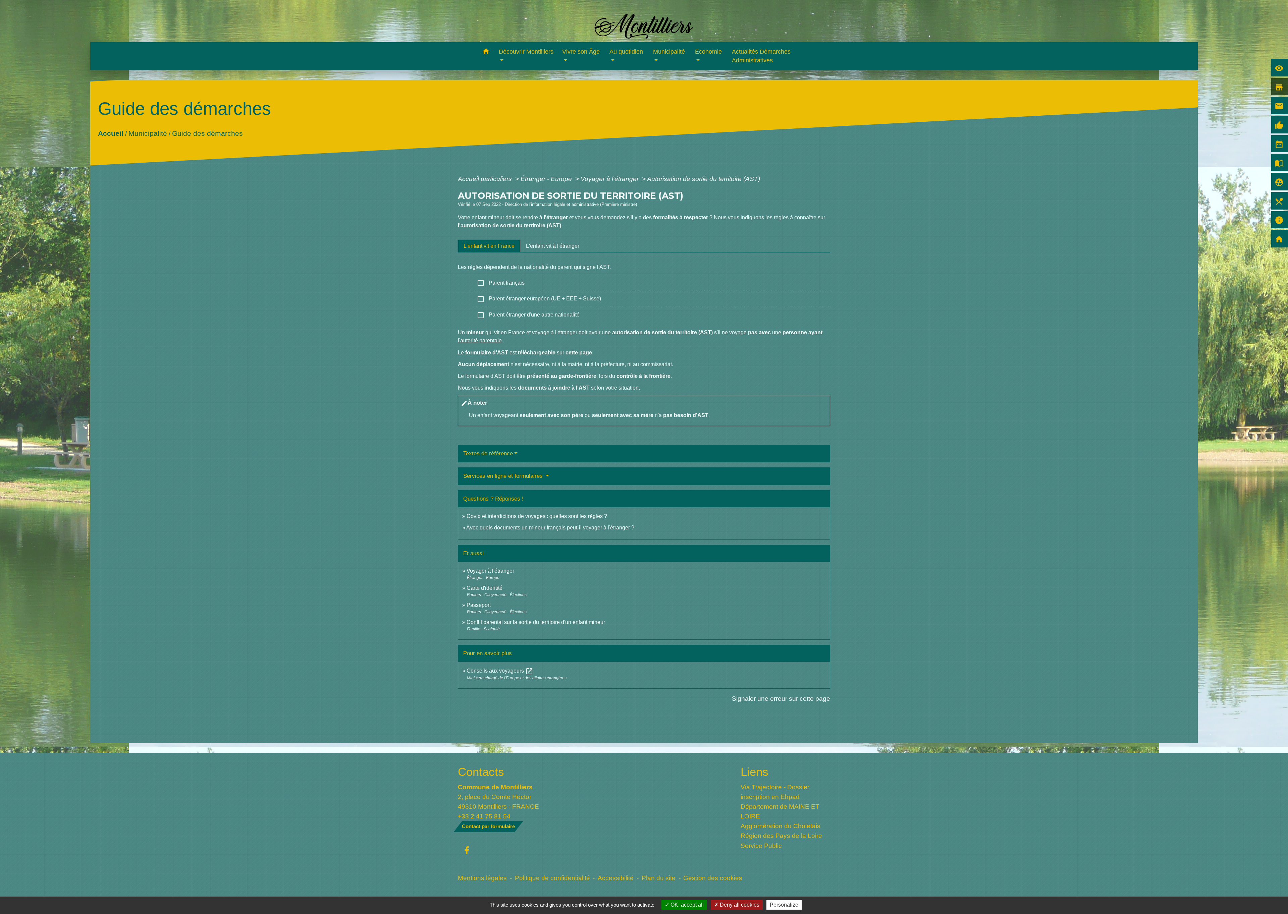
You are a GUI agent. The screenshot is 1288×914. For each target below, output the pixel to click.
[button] (486, 52)
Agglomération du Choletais (780, 826)
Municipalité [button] (669, 51)
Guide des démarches (207, 133)
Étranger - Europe (547, 178)
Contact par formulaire (488, 826)
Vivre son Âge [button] (581, 51)
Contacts (481, 771)
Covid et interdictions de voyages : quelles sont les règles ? (537, 516)
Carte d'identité (484, 588)
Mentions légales (482, 877)
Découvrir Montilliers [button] (526, 51)
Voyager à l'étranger (610, 178)
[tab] (489, 246)
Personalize (784, 905)
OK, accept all (686, 905)
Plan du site (659, 877)
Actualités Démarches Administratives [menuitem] (761, 56)
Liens (754, 771)
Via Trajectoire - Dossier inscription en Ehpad (775, 791)
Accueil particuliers (486, 178)
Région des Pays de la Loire (781, 835)
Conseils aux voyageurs (500, 671)
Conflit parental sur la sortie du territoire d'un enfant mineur (536, 622)
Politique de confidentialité (552, 877)
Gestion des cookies (712, 877)
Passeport (479, 605)
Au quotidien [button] (626, 51)
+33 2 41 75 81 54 (484, 816)
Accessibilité (616, 877)
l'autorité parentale (480, 340)
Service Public (761, 845)
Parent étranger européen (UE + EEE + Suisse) (539, 299)
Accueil (110, 133)
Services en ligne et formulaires (503, 476)
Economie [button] (708, 51)
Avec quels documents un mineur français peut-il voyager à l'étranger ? (550, 527)
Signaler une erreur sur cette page (781, 698)
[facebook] (467, 851)
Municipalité (147, 133)
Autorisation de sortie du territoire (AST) (703, 178)
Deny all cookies (738, 905)
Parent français (501, 283)
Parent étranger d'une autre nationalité (528, 315)
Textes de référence (488, 453)
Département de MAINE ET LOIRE (780, 811)
